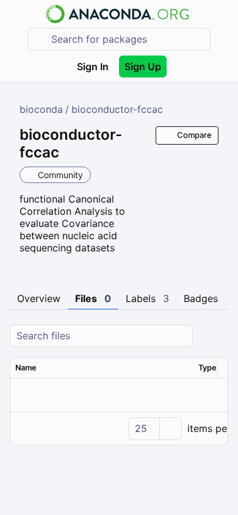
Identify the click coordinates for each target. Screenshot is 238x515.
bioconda (41, 109)
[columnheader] (101, 368)
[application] (119, 428)
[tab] (39, 299)
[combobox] (127, 39)
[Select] (170, 428)
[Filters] (217, 336)
